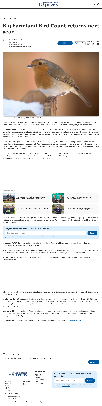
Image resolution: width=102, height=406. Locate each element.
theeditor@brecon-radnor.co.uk (14, 397)
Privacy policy (39, 380)
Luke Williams (15, 40)
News (4, 18)
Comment (93, 362)
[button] (4, 4)
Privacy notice (51, 237)
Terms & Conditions (38, 375)
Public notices (39, 384)
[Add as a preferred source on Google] (80, 43)
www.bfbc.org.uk (74, 321)
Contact (37, 378)
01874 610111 (15, 393)
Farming (13, 18)
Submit (92, 233)
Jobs (36, 382)
